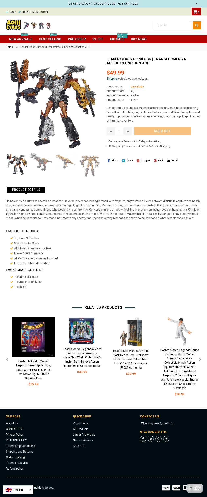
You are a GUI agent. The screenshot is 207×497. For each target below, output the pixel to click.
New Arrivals (21, 38)
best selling (50, 38)
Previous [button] (7, 166)
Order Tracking (15, 457)
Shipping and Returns (19, 451)
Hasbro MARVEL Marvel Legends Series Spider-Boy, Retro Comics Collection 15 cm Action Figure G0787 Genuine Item (33, 370)
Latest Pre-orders (84, 434)
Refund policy (14, 468)
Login (12, 12)
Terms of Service (17, 462)
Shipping (112, 78)
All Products (80, 429)
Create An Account (34, 12)
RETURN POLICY (16, 440)
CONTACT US (14, 429)
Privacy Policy (14, 434)
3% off (98, 39)
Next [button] (97, 166)
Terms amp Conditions (20, 446)
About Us (12, 423)
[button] (18, 489)
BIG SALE (79, 446)
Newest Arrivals (83, 440)
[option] (16, 164)
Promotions (80, 423)
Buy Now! (138, 39)
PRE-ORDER (77, 39)
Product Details (26, 189)
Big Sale (117, 38)
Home (9, 47)
